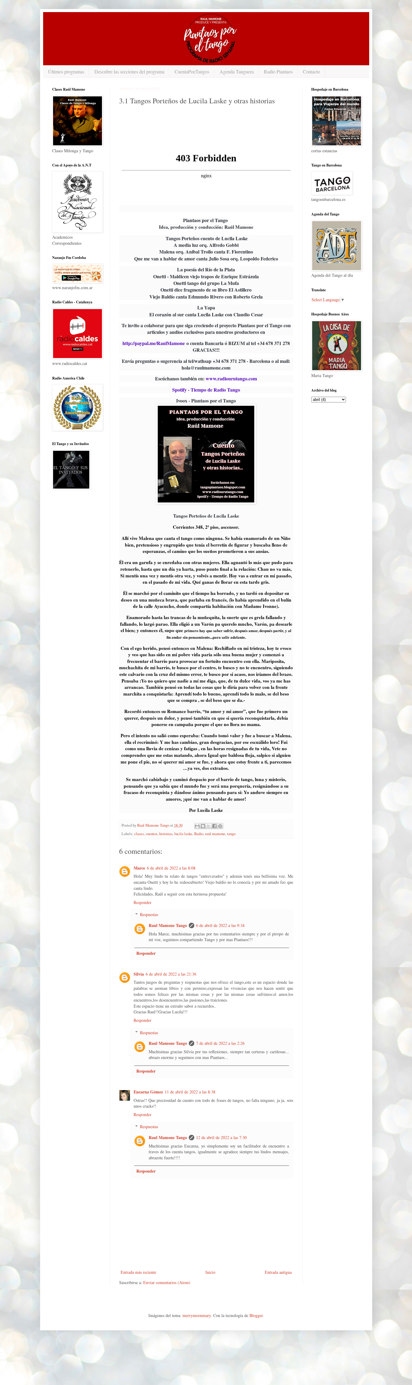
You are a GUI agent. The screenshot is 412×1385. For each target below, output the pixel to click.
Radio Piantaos (278, 71)
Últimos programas (66, 71)
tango (231, 833)
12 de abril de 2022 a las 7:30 (221, 1137)
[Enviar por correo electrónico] (197, 826)
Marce (139, 868)
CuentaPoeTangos (192, 71)
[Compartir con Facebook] (214, 826)
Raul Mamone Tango (168, 925)
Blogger (256, 1315)
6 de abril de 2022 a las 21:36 (171, 974)
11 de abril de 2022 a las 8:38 (190, 1092)
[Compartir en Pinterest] (220, 826)
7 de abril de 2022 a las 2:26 (220, 1043)
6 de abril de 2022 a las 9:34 (220, 925)
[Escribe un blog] (203, 826)
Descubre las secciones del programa (129, 71)
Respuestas (149, 914)
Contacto (311, 71)
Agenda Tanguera (237, 71)
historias (166, 833)
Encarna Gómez (148, 1092)
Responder (142, 902)
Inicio (210, 1272)
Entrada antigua (278, 1272)
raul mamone (215, 833)
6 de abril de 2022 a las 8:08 (171, 868)
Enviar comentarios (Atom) (166, 1282)
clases (139, 833)
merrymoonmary (196, 1315)
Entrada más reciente (138, 1272)
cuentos (151, 833)
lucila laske (183, 833)
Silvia (139, 974)
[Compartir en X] (209, 826)
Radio (198, 833)
